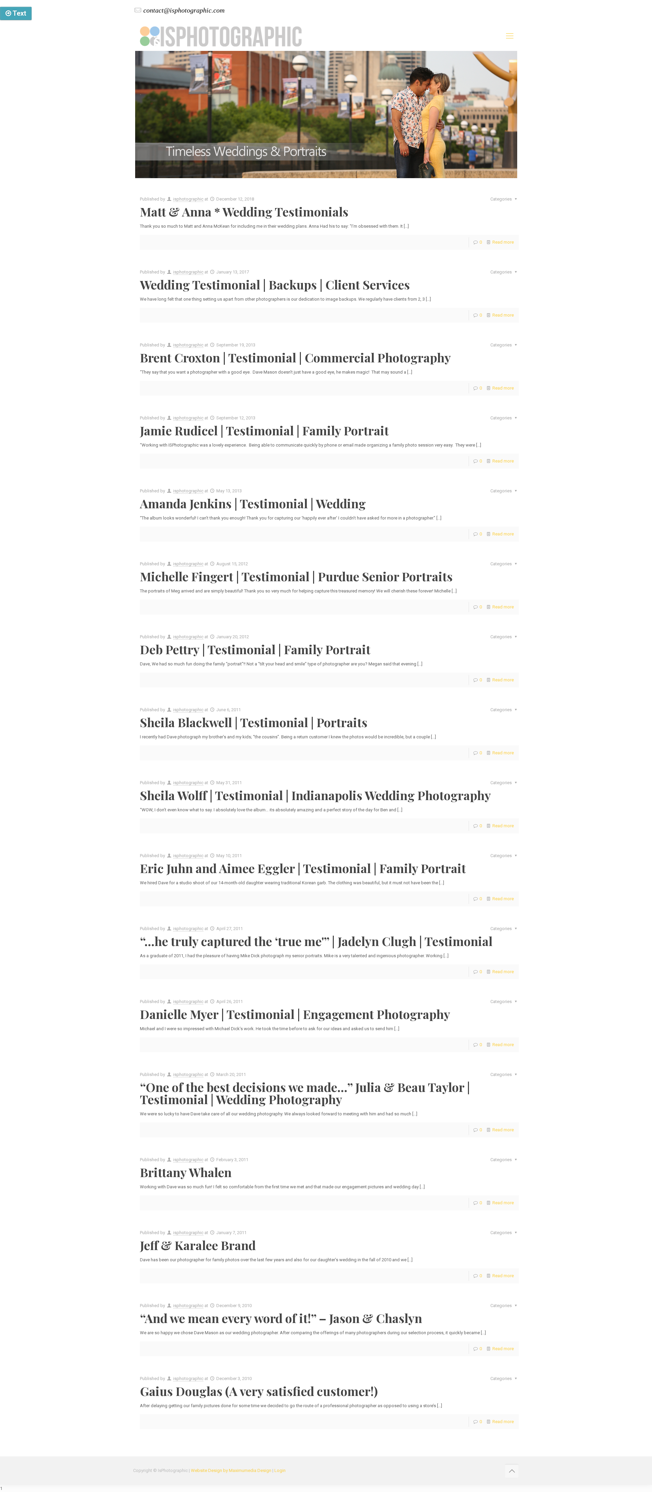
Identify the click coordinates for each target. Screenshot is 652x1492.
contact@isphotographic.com (183, 10)
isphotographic (188, 199)
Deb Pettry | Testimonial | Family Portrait (255, 649)
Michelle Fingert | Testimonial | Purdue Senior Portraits (296, 576)
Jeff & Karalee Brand (198, 1245)
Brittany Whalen (186, 1172)
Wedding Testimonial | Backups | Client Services (275, 284)
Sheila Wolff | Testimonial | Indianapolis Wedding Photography (315, 795)
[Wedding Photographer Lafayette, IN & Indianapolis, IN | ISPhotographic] (221, 36)
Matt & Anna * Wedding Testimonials (244, 211)
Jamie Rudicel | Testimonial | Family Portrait (264, 430)
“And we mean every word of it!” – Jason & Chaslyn (281, 1318)
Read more (503, 242)
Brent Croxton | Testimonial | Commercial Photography (295, 357)
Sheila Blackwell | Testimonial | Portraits (253, 722)
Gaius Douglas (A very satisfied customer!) (259, 1391)
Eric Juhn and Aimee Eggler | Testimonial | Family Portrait (303, 868)
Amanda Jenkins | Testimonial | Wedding (253, 503)
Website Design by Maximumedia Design (231, 1470)
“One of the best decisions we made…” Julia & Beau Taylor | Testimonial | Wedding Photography (305, 1093)
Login (280, 1470)
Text (18, 13)
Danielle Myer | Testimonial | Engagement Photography (295, 1014)
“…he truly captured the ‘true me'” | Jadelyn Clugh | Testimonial (316, 941)
